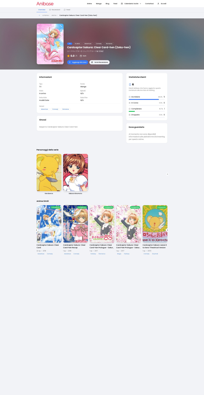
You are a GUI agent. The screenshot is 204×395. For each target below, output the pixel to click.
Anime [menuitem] (89, 4)
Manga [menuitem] (98, 4)
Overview (41, 10)
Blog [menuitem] (107, 4)
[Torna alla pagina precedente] (39, 15)
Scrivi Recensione (101, 62)
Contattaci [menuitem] (149, 4)
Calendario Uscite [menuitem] (131, 4)
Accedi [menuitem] (163, 4)
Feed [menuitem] (115, 4)
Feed (68, 10)
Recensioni (56, 10)
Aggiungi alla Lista (79, 62)
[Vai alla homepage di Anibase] (45, 3)
